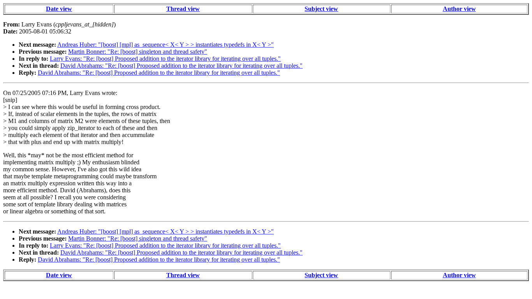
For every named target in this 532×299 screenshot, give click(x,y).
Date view (59, 8)
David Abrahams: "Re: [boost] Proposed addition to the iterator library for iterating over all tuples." (181, 65)
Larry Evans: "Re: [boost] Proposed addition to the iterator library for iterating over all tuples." (165, 58)
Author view (459, 8)
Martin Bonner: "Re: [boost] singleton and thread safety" (137, 51)
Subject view (321, 8)
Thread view (183, 8)
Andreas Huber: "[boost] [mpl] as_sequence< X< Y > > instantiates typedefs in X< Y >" (165, 44)
